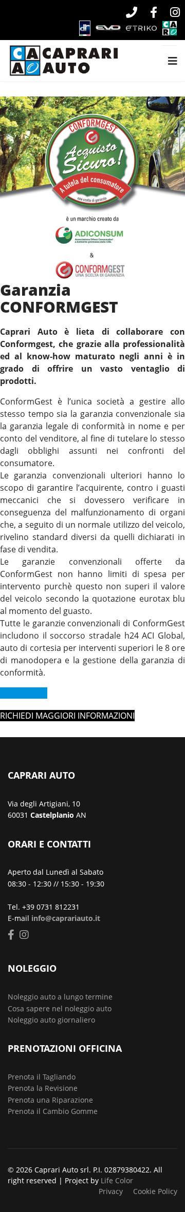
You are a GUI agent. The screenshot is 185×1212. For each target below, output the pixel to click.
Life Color (117, 1180)
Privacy (111, 1191)
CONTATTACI (23, 693)
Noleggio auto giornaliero (51, 1020)
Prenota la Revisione (43, 1088)
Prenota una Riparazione (50, 1100)
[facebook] (152, 13)
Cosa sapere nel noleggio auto (60, 1008)
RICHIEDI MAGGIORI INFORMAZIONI (67, 715)
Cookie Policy (155, 1191)
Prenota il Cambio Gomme (53, 1111)
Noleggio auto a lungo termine (60, 997)
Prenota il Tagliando (42, 1077)
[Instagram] (171, 13)
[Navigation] (172, 61)
